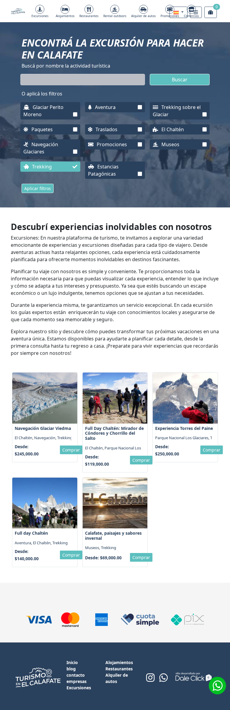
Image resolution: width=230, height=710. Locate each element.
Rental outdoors (114, 16)
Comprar (71, 450)
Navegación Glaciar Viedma (43, 428)
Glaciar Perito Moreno (43, 111)
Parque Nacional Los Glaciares (131, 448)
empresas (76, 681)
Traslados (105, 129)
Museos (169, 144)
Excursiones (40, 16)
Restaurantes (89, 16)
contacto (75, 675)
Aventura (105, 107)
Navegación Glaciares (40, 148)
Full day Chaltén (31, 533)
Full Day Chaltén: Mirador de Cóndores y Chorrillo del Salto (114, 433)
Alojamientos (65, 16)
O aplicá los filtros (42, 93)
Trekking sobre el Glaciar (177, 111)
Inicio (72, 662)
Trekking (41, 166)
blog (71, 669)
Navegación (44, 437)
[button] (178, 12)
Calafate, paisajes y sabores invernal (113, 535)
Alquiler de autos (143, 16)
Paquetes (41, 129)
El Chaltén (172, 129)
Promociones (111, 144)
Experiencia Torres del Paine (184, 428)
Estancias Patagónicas (103, 170)
